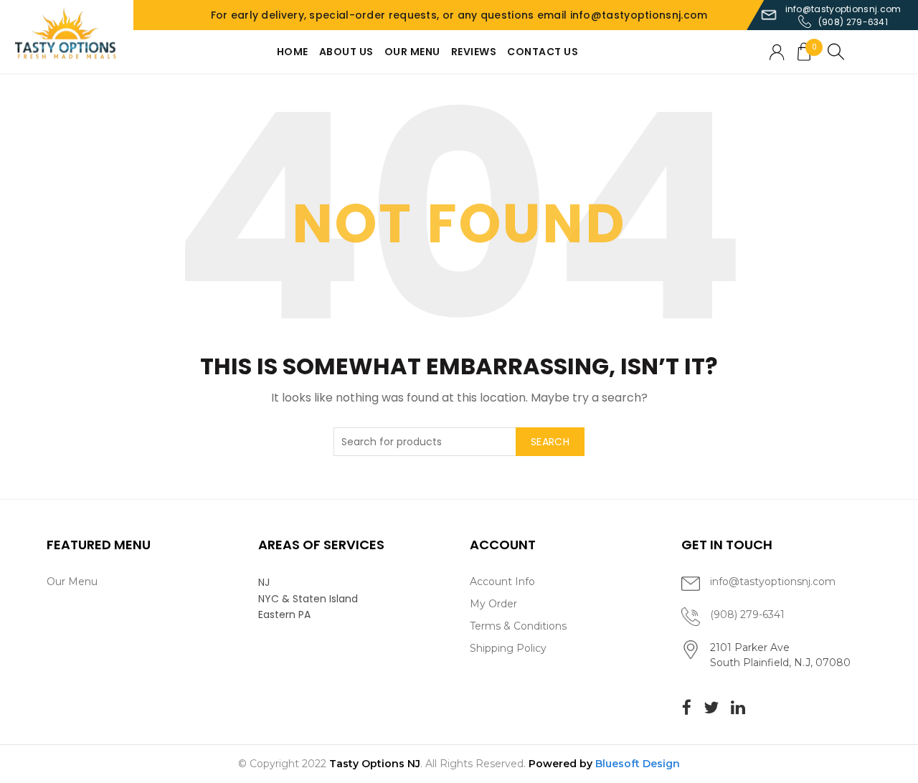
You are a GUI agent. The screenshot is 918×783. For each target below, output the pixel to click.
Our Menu (412, 51)
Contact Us (542, 51)
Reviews (474, 51)
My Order (493, 603)
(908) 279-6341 (853, 22)
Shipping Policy (508, 648)
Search (550, 442)
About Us (346, 51)
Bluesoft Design (637, 763)
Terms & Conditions (518, 626)
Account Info (502, 581)
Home (292, 51)
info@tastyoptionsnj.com (843, 9)
